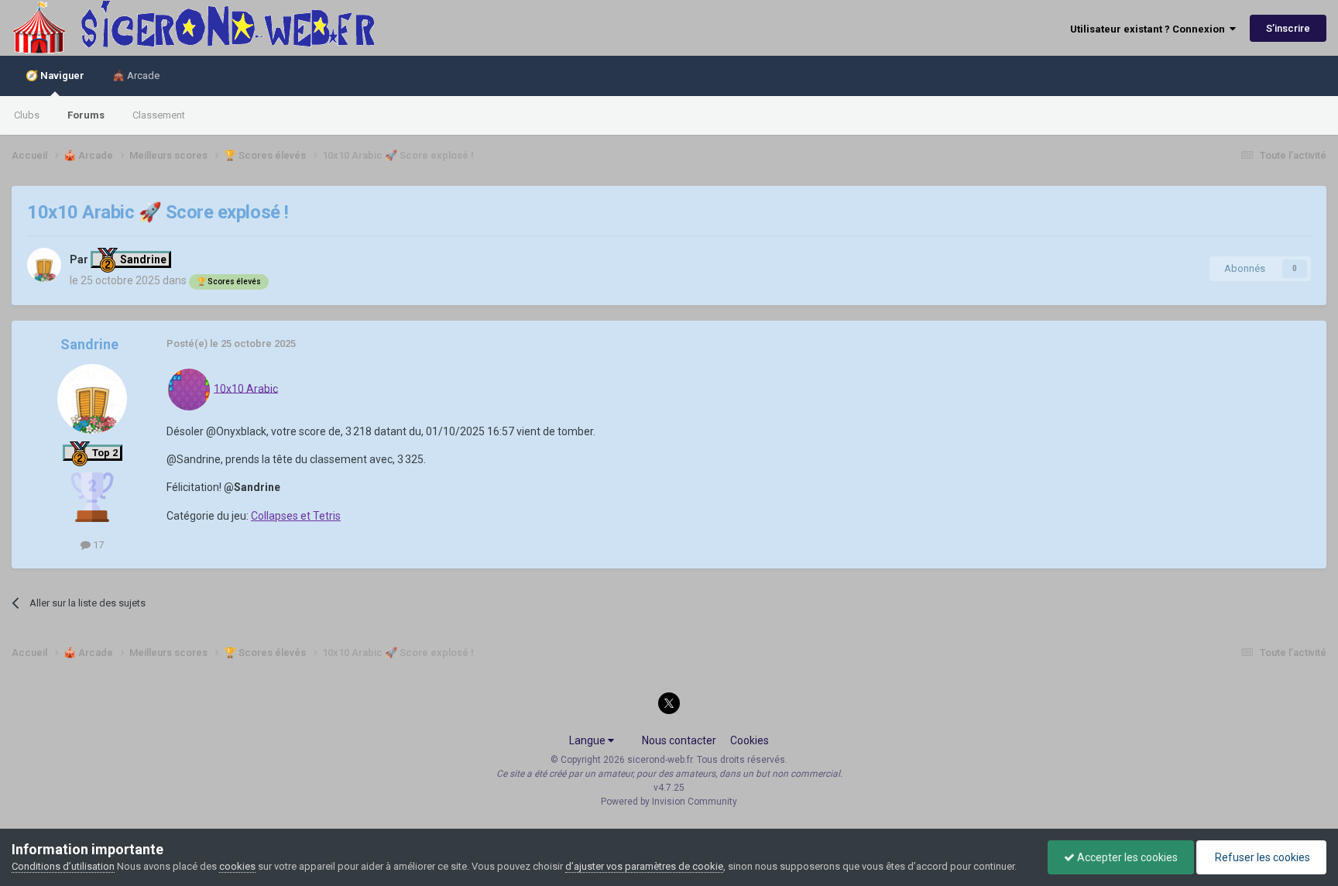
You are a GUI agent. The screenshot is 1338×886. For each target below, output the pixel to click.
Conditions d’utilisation (63, 866)
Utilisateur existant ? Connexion (1150, 29)
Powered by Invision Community (669, 801)
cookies (237, 866)
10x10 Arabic (246, 388)
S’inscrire (1288, 28)
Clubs (26, 115)
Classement (158, 115)
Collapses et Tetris (296, 516)
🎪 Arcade (136, 75)
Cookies (749, 740)
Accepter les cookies (1126, 857)
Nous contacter (679, 740)
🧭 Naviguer (55, 75)
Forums (86, 115)
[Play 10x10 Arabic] (188, 388)
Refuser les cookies (1261, 857)
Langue (588, 740)
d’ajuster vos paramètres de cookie (644, 866)
